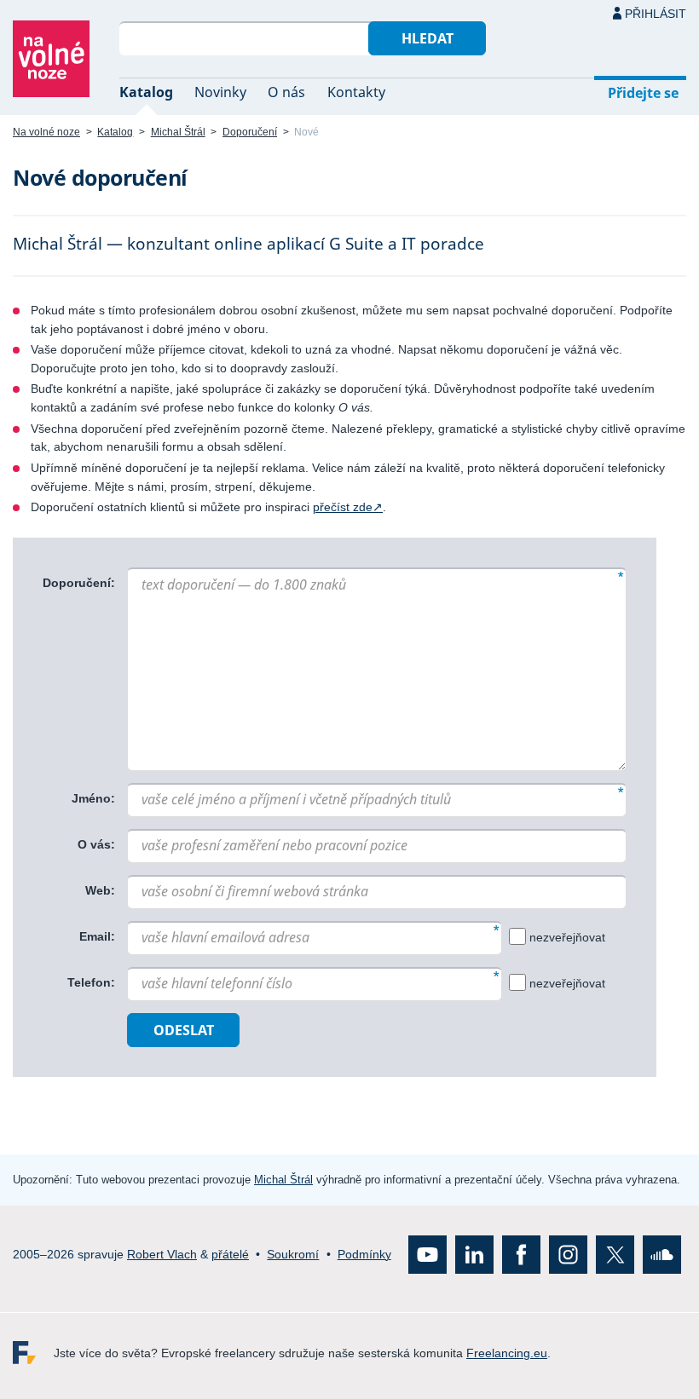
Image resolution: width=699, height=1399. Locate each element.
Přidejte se (643, 92)
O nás (286, 92)
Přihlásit (655, 13)
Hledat (427, 38)
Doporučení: (79, 583)
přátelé (230, 1253)
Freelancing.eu (33, 1351)
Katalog (146, 92)
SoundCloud (662, 1254)
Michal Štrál (178, 132)
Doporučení (249, 132)
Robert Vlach (162, 1253)
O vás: (96, 844)
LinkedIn (474, 1254)
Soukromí (293, 1253)
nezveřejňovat (567, 936)
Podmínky (364, 1253)
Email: (97, 936)
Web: (100, 890)
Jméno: (93, 798)
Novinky (220, 92)
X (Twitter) (615, 1254)
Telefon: (91, 982)
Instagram (568, 1254)
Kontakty (356, 92)
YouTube (427, 1254)
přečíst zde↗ (348, 507)
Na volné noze (46, 132)
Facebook (521, 1254)
